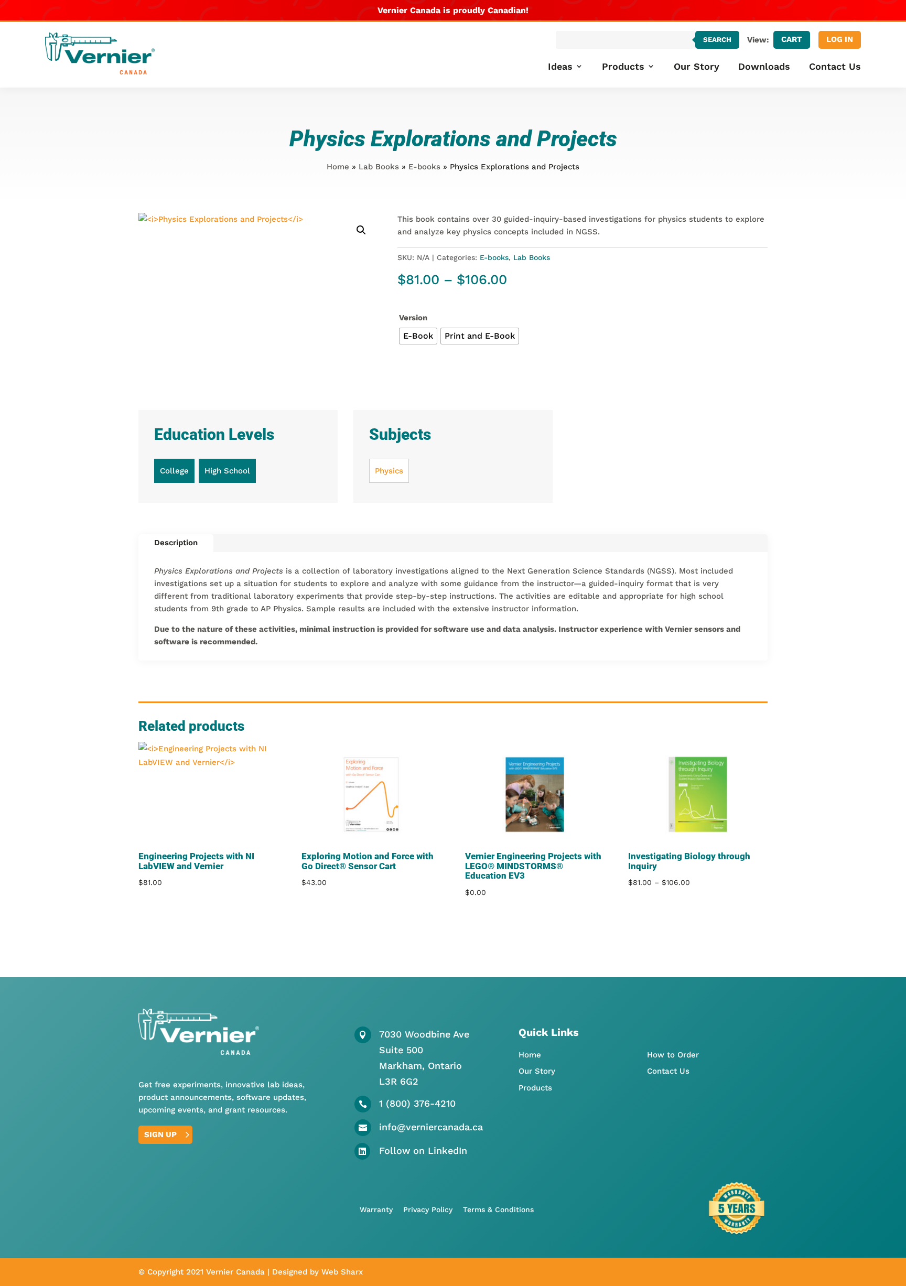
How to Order (673, 1055)
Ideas (560, 66)
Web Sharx (342, 1272)
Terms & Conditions (498, 1209)
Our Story (696, 66)
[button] (361, 230)
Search (717, 40)
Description (176, 542)
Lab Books (379, 166)
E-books (424, 166)
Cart (791, 39)
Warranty (376, 1209)
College (174, 471)
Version (413, 317)
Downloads (764, 66)
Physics (389, 471)
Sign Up (160, 1134)
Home (338, 166)
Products (623, 66)
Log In (839, 39)
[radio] (418, 336)
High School (227, 471)
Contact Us (835, 66)
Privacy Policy (427, 1209)
